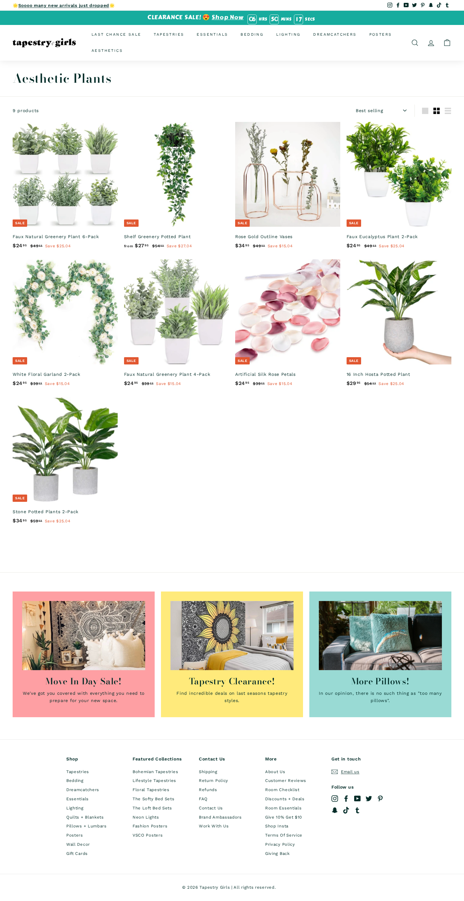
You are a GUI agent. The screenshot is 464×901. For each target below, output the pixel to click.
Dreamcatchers (334, 34)
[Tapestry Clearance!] (232, 635)
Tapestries (169, 34)
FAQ (203, 798)
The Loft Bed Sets (152, 808)
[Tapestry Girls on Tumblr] (357, 810)
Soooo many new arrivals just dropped (63, 5)
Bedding (252, 34)
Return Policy (213, 780)
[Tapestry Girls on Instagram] (334, 798)
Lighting (288, 34)
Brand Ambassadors (220, 817)
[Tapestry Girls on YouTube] (357, 798)
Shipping (208, 771)
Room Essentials (283, 808)
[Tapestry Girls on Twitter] (369, 798)
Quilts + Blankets (85, 817)
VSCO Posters (148, 835)
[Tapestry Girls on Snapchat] (334, 810)
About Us (275, 771)
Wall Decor (78, 844)
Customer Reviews (285, 780)
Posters (380, 34)
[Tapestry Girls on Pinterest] (380, 798)
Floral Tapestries (151, 789)
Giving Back (277, 853)
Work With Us (214, 826)
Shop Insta (277, 826)
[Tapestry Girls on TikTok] (346, 810)
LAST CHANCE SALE (116, 34)
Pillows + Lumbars (86, 826)
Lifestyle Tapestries (154, 780)
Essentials (212, 34)
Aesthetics (107, 50)
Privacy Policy (280, 844)
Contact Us (211, 808)
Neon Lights (146, 817)
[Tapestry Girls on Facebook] (346, 798)
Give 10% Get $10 (283, 817)
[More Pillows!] (380, 635)
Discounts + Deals (285, 798)
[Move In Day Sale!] (83, 635)
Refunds (208, 789)
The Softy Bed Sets (154, 798)
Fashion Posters (150, 826)
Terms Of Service (283, 835)
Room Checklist (282, 789)
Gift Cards (77, 853)
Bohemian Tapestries (155, 771)
